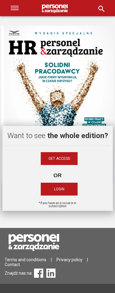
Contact (12, 264)
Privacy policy (69, 259)
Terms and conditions (25, 259)
